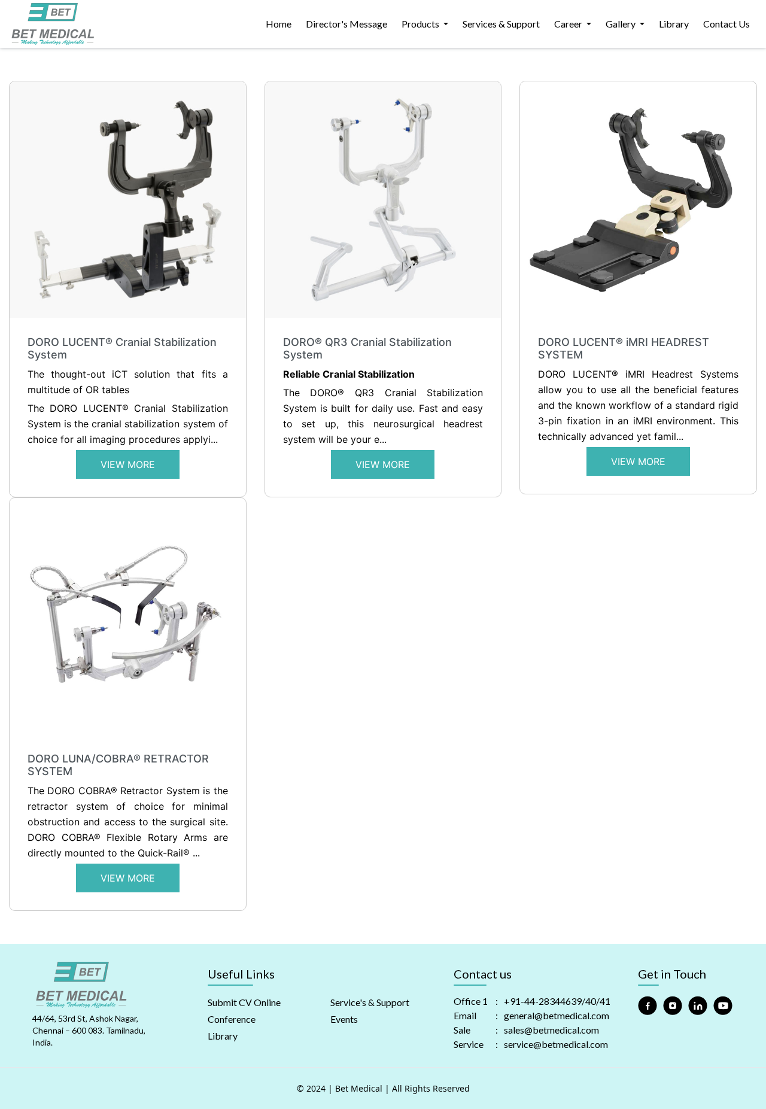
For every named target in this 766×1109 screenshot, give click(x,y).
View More (128, 464)
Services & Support (501, 23)
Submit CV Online (244, 1002)
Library (674, 23)
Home (278, 23)
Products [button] (421, 23)
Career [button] (569, 23)
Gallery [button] (621, 23)
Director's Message (346, 23)
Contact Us (726, 23)
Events (344, 1019)
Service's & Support (369, 1002)
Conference (232, 1019)
